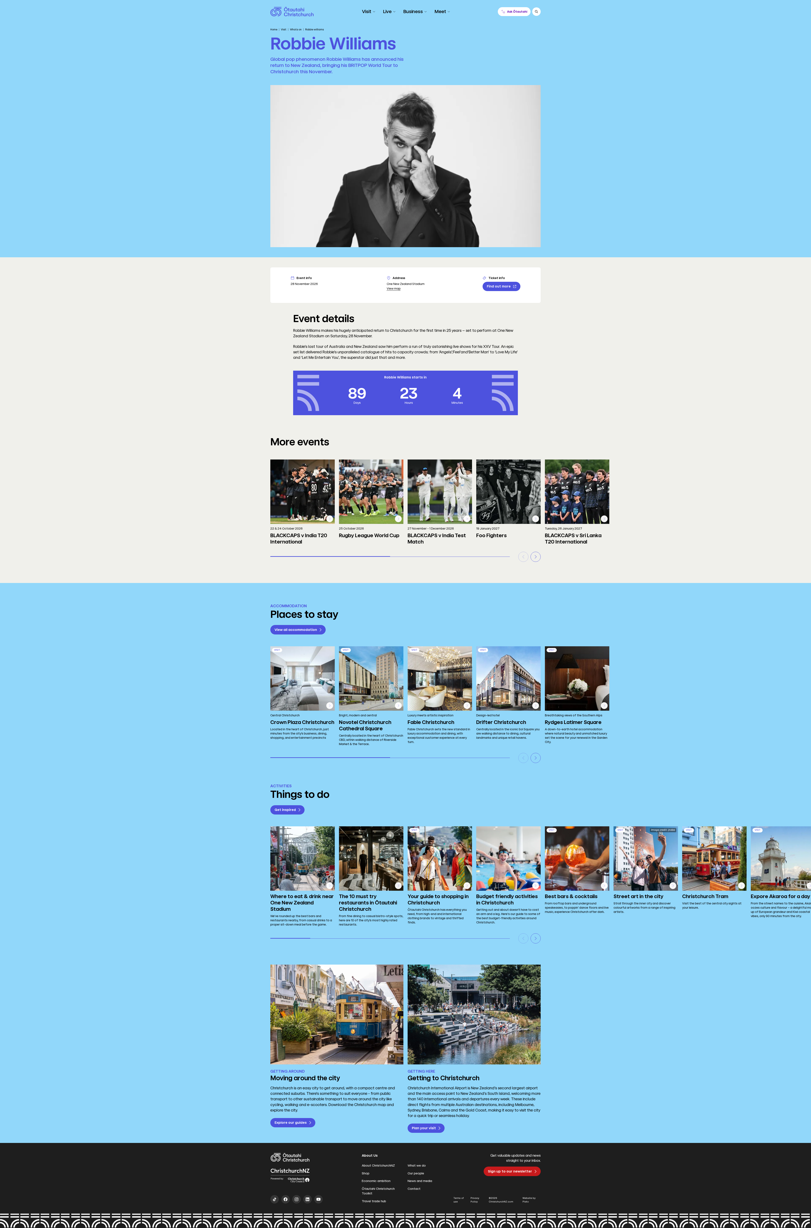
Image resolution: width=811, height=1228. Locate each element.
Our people (416, 1173)
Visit (283, 29)
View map (394, 288)
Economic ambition (376, 1181)
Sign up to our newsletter (510, 1171)
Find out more (499, 286)
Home (273, 29)
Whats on (296, 29)
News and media (420, 1181)
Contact (414, 1189)
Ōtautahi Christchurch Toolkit (378, 1191)
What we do (417, 1165)
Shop (365, 1173)
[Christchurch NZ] (292, 11)
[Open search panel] (536, 11)
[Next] (536, 557)
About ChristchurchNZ (378, 1165)
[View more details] (329, 518)
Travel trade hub (374, 1201)
